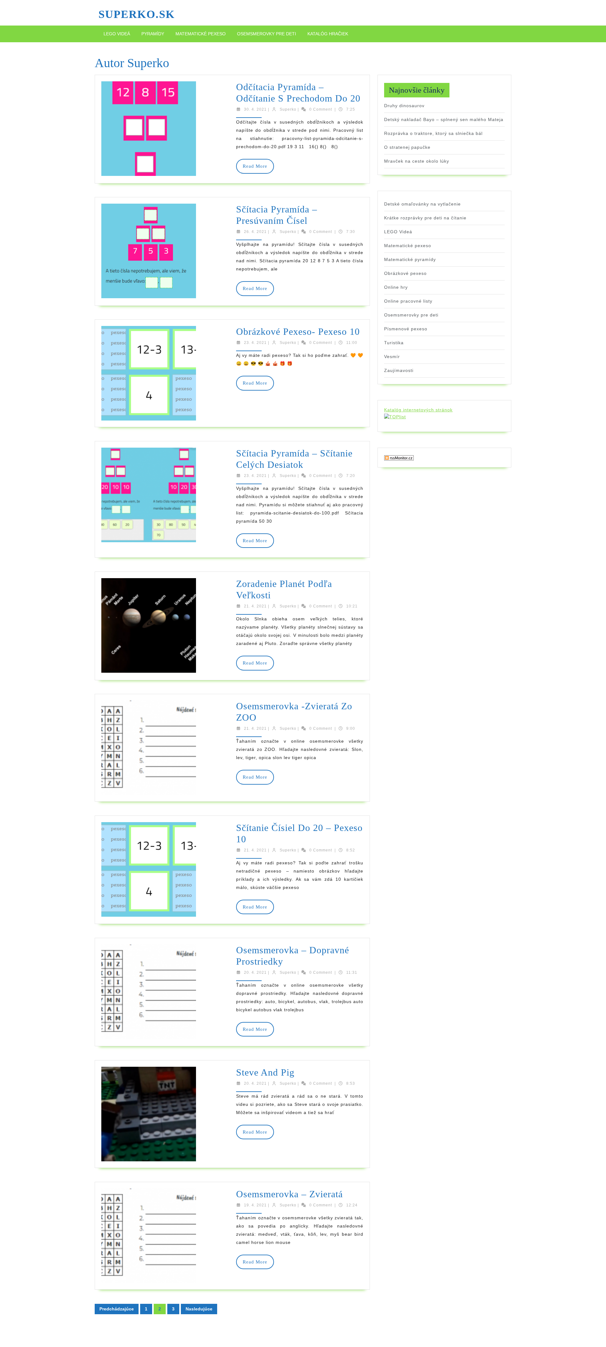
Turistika (394, 342)
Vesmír (392, 356)
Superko (288, 109)
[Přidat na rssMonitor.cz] (399, 457)
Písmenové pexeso (405, 328)
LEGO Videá (117, 33)
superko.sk (136, 14)
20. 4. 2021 (255, 972)
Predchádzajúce (116, 1308)
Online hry (396, 287)
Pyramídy (152, 33)
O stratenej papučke (407, 147)
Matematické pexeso (200, 33)
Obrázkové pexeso (405, 273)
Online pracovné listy (408, 301)
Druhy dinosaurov (404, 105)
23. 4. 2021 (255, 342)
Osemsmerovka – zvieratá (289, 1194)
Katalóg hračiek (327, 33)
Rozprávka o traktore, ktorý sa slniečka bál (433, 133)
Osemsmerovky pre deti (266, 33)
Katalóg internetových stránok (418, 409)
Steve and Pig (265, 1072)
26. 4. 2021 (255, 231)
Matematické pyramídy (410, 259)
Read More (258, 168)
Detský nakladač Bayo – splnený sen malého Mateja (443, 119)
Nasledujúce (199, 1308)
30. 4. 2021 (255, 109)
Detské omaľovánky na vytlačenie (422, 203)
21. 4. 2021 (255, 606)
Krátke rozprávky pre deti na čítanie (425, 217)
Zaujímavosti (398, 370)
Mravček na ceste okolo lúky (416, 161)
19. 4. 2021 (255, 1205)
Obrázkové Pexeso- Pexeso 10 (298, 331)
